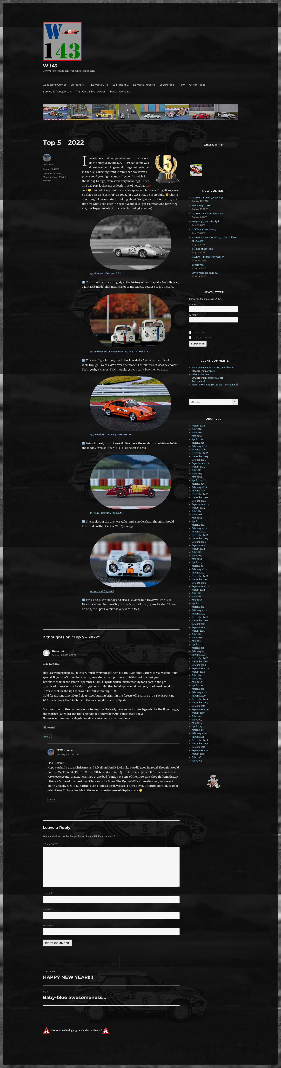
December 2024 (200, 494)
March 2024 (198, 525)
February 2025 (199, 487)
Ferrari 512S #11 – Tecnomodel (222, 384)
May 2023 (197, 559)
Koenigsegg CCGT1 (201, 205)
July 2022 (196, 593)
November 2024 (200, 497)
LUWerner (48, 164)
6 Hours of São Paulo (202, 249)
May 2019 (197, 723)
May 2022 (197, 600)
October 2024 (199, 501)
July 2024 (196, 511)
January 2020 (199, 695)
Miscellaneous (50, 177)
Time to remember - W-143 (206, 367)
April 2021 (197, 644)
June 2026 (197, 432)
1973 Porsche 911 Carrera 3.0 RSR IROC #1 (110, 434)
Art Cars (210, 371)
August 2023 (198, 548)
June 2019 (197, 719)
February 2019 (199, 733)
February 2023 (199, 569)
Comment (50, 844)
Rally (182, 84)
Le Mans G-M (99, 84)
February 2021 (199, 651)
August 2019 (198, 713)
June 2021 (197, 637)
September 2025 (200, 463)
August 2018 (198, 754)
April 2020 (197, 685)
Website (48, 925)
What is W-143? (214, 144)
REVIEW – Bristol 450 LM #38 (207, 197)
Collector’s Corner (54, 84)
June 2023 (197, 555)
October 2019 (199, 706)
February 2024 (199, 528)
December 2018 (200, 740)
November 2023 (200, 538)
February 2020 (199, 692)
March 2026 (198, 442)
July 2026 (197, 429)
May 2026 (197, 436)
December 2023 (200, 535)
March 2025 (198, 483)
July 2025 (196, 470)
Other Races (197, 84)
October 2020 (199, 665)
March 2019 (198, 730)
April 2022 (197, 603)
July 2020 (196, 675)
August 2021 (198, 630)
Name (47, 893)
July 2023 (196, 552)
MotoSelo (197, 384)
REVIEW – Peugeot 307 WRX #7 (208, 257)
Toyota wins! (198, 265)
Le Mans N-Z (120, 84)
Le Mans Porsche (144, 84)
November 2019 (200, 702)
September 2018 (200, 750)
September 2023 (200, 545)
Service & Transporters (57, 91)
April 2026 (197, 439)
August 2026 (198, 425)
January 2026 (199, 449)
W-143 (50, 66)
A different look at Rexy (204, 229)
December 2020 (200, 658)
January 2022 (199, 613)
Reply (47, 736)
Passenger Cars (120, 91)
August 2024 (198, 507)
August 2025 (198, 466)
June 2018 (197, 760)
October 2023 (199, 542)
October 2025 (199, 460)
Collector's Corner (52, 173)
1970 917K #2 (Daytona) (102, 591)
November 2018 (200, 743)
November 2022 (200, 579)
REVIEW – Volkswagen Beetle (207, 213)
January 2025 (199, 490)
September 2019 (200, 709)
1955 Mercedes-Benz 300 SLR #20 (107, 273)
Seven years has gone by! (205, 273)
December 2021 (200, 617)
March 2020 (198, 689)
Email (48, 909)
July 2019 (196, 716)
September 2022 (200, 586)
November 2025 (200, 456)
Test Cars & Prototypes (91, 91)
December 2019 (200, 699)
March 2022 (198, 607)
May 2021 (197, 641)
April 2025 (197, 480)
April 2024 (197, 521)
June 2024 (197, 514)
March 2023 (198, 566)
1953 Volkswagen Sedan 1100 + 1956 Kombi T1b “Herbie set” (120, 351)
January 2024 (199, 531)
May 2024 (197, 518)
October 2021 (198, 624)
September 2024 (200, 504)
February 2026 (199, 446)
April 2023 (197, 562)
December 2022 (200, 576)
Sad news (229, 367)
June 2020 (197, 678)
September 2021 (200, 627)
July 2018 (196, 757)
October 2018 (198, 747)
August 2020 (198, 671)
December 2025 (200, 453)
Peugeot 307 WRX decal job (206, 221)
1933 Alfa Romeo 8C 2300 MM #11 (106, 512)
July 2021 (196, 634)
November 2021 (200, 620)
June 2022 (197, 596)
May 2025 (197, 477)
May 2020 (197, 682)
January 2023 (198, 572)
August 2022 (198, 589)
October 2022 (199, 583)
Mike (194, 374)
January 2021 (198, 654)
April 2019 (197, 726)
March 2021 (198, 648)
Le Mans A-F (79, 84)
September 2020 (200, 668)
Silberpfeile (167, 84)
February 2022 (199, 610)
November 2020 (200, 661)
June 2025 (197, 473)
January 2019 (198, 736)
